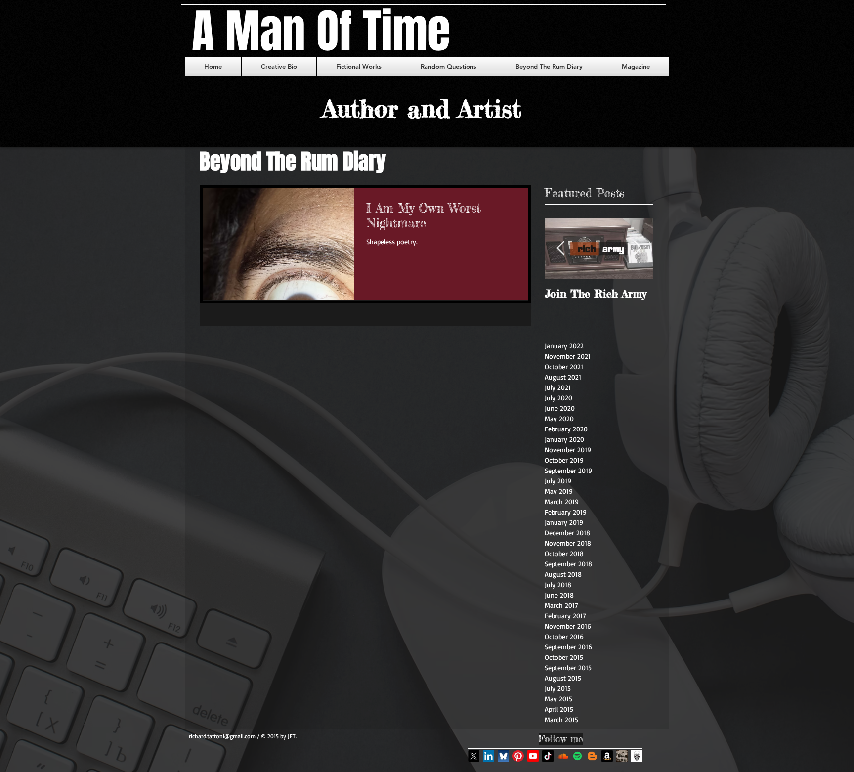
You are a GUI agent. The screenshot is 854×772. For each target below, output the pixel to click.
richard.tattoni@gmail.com (222, 736)
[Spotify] (577, 756)
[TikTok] (548, 756)
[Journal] (636, 756)
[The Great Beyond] (592, 756)
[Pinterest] (518, 756)
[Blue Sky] (503, 756)
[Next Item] (637, 249)
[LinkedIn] (488, 756)
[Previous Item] (560, 249)
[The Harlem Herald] (622, 756)
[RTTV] (533, 756)
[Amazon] (607, 756)
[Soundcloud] (562, 756)
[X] (473, 756)
